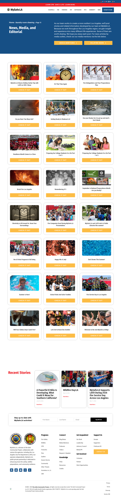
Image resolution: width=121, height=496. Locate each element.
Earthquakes (77, 9)
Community (92, 9)
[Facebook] (11, 470)
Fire (58, 9)
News (99, 9)
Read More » (40, 404)
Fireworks (64, 9)
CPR (71, 9)
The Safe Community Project (40, 487)
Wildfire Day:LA (70, 390)
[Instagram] (25, 470)
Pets (85, 9)
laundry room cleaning (25, 22)
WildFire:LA (51, 9)
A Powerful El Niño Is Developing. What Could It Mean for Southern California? (47, 394)
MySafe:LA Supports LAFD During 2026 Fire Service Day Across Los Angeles (100, 394)
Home (11, 22)
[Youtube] (20, 470)
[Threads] (29, 470)
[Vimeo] (16, 470)
